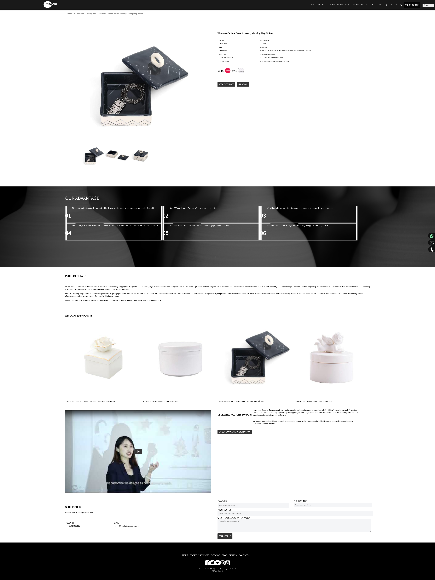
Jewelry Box (91, 13)
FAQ (385, 5)
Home (313, 5)
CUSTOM (233, 555)
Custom (331, 5)
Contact (393, 5)
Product (322, 5)
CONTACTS (244, 555)
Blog (368, 5)
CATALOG (215, 555)
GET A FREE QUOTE (226, 84)
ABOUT (193, 555)
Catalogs (376, 5)
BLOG (224, 555)
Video (340, 5)
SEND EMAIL (243, 84)
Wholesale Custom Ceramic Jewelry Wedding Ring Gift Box (120, 13)
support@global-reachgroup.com (127, 526)
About (348, 5)
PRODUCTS (203, 555)
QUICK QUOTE (412, 5)
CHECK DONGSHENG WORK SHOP (235, 431)
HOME (185, 555)
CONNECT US (225, 536)
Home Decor (79, 13)
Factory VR (358, 5)
